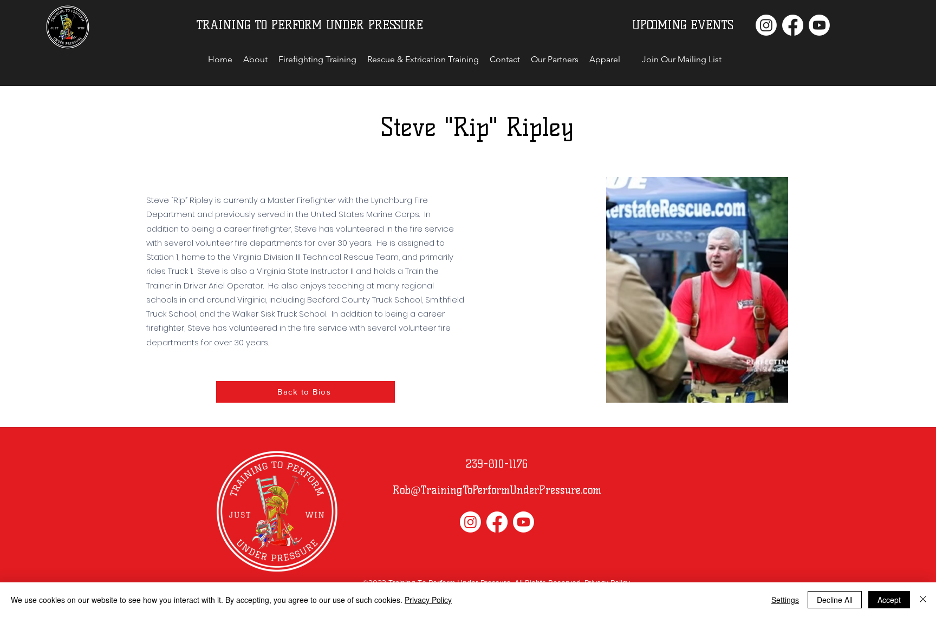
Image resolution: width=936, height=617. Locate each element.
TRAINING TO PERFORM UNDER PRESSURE (309, 25)
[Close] (922, 599)
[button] (682, 59)
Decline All (835, 599)
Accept (889, 599)
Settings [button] (785, 599)
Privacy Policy (428, 599)
